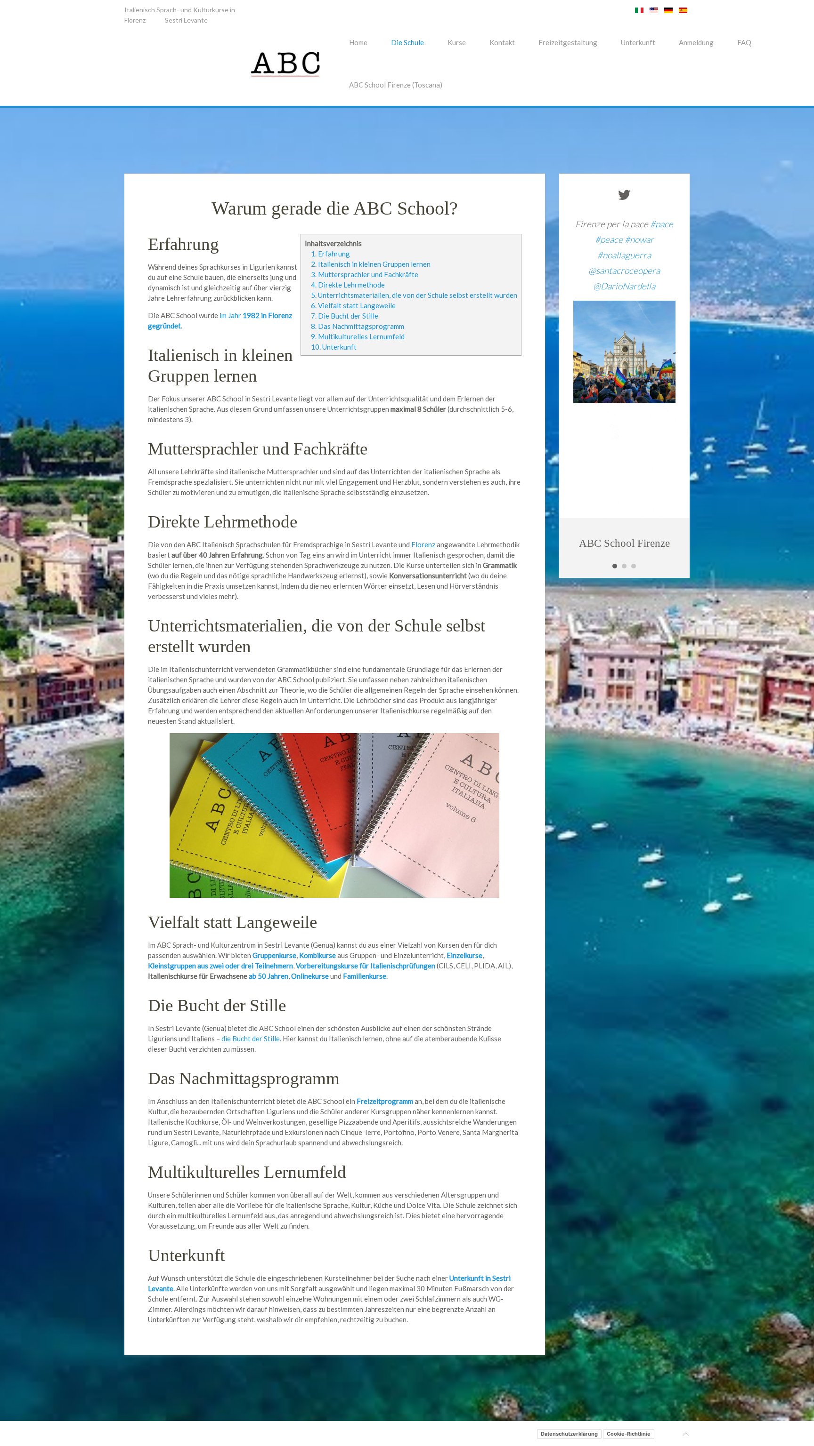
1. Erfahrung (330, 253)
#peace (609, 239)
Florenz (135, 20)
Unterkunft (638, 42)
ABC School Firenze (624, 543)
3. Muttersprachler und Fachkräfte (364, 274)
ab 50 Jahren (268, 976)
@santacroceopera (624, 270)
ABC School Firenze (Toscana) (395, 84)
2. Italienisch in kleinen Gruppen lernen (371, 264)
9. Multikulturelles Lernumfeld (358, 336)
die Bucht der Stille (250, 1038)
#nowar (639, 239)
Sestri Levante (186, 20)
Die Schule (407, 42)
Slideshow (614, 566)
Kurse (457, 42)
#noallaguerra (624, 254)
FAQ (744, 42)
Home (358, 42)
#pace (661, 223)
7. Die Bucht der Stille (344, 316)
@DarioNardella (624, 285)
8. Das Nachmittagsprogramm (357, 326)
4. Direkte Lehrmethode (348, 284)
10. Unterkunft (334, 347)
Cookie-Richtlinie (629, 1433)
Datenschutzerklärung (569, 1433)
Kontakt (502, 42)
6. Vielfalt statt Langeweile (353, 305)
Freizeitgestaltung (567, 42)
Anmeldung (696, 42)
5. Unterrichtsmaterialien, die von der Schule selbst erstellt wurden (414, 295)
